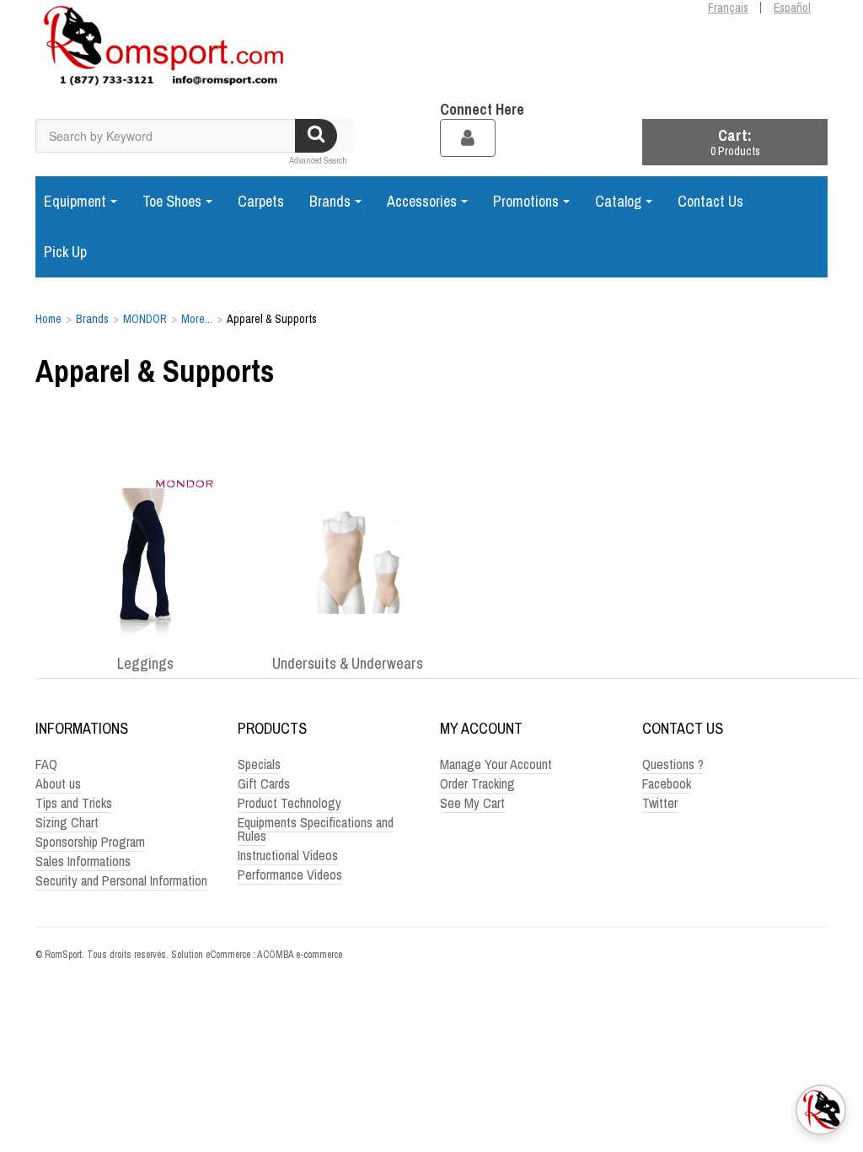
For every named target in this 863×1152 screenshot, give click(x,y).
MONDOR (145, 318)
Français (728, 7)
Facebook (666, 783)
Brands (330, 201)
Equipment (75, 201)
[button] (735, 142)
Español (792, 7)
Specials (259, 764)
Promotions (526, 201)
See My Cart (472, 803)
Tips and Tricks (73, 803)
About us (58, 783)
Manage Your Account (496, 764)
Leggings (145, 663)
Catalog (618, 201)
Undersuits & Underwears (347, 663)
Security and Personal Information (121, 880)
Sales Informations (83, 861)
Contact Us (710, 201)
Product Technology (289, 803)
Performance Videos (290, 874)
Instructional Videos (288, 855)
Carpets (261, 201)
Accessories (422, 201)
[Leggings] (145, 556)
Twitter (660, 803)
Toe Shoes (171, 201)
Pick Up (65, 251)
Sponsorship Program (90, 841)
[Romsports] (161, 50)
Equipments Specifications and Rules (316, 829)
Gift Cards (264, 783)
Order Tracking (477, 783)
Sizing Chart (67, 822)
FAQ (46, 764)
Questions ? (673, 764)
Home (48, 318)
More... (196, 318)
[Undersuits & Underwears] (347, 556)
